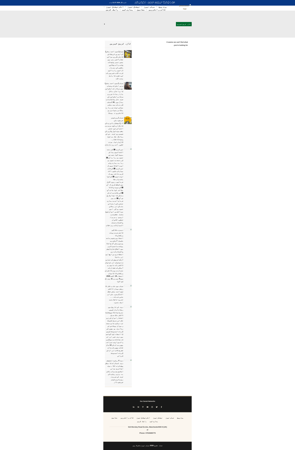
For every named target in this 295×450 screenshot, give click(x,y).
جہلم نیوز (149, 7)
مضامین (141, 9)
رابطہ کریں (112, 9)
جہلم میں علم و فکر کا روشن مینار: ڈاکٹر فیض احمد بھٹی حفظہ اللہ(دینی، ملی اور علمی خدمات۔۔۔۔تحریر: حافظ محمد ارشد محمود (114, 294)
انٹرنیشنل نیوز (115, 7)
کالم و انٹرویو (157, 9)
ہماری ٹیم (127, 9)
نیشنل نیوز (134, 7)
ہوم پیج (163, 7)
